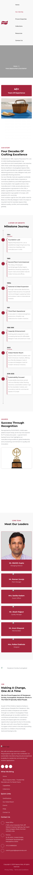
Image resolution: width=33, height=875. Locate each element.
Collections (18, 26)
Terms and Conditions (21, 870)
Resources (18, 33)
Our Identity (19, 12)
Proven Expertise (21, 19)
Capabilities (6, 785)
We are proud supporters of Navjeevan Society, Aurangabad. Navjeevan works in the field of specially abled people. (16, 697)
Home (17, 5)
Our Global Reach (8, 802)
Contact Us (19, 40)
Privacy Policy (9, 870)
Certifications (7, 798)
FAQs (4, 809)
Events (5, 805)
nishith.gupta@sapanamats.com (16, 850)
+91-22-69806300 (11, 845)
